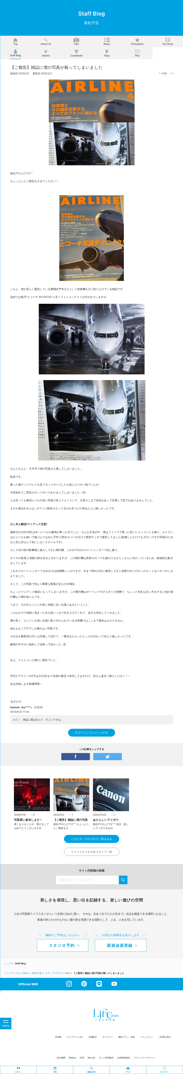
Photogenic (137, 43)
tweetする (107, 756)
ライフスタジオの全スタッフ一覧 (91, 851)
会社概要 (61, 1057)
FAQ (137, 55)
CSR (82, 1057)
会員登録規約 (123, 1057)
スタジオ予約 (62, 945)
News (106, 43)
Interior (46, 55)
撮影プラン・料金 (126, 1037)
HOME (58, 1037)
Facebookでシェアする (75, 756)
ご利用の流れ (164, 1037)
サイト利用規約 (106, 1057)
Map (106, 55)
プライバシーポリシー (144, 1057)
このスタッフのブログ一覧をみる (91, 839)
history (72, 1057)
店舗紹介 (93, 1037)
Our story (167, 43)
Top (15, 43)
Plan (76, 43)
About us (46, 43)
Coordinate (76, 55)
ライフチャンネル (74, 1037)
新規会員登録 (119, 945)
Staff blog (15, 55)
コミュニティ (146, 1037)
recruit (91, 1057)
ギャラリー (107, 1037)
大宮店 (38, 707)
